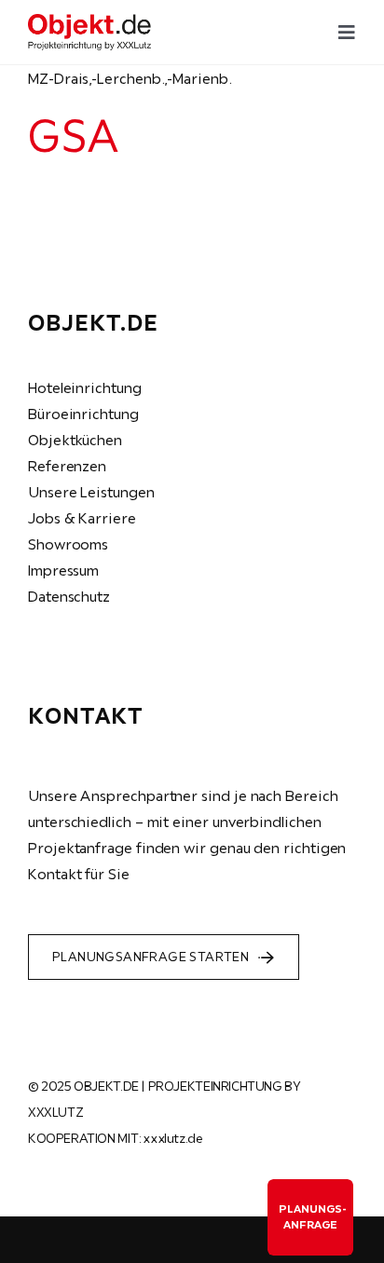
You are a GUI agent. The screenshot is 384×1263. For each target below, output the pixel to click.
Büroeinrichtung (83, 413)
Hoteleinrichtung (85, 387)
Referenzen (67, 465)
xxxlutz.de (172, 1138)
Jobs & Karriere (82, 518)
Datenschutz (69, 596)
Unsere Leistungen (91, 491)
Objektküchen (75, 439)
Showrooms (68, 544)
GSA (72, 135)
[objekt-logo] (89, 21)
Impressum (63, 570)
